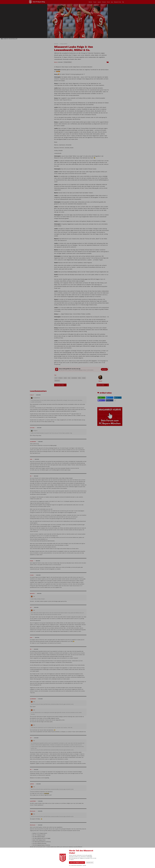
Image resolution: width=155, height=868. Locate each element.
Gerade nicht (90, 862)
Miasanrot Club (117, 2)
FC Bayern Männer (63, 43)
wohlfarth (32, 783)
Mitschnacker (32, 811)
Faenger (31, 560)
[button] (101, 398)
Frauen (94, 2)
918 (30, 649)
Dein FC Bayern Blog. (39, 2)
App (112, 2)
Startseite (56, 43)
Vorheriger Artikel (60, 384)
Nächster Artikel (100, 384)
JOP (31, 607)
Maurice (55, 62)
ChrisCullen (32, 427)
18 (107, 62)
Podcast (104, 2)
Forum (108, 2)
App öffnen (104, 369)
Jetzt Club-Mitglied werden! (77, 862)
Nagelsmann (57, 380)
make (31, 459)
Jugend (99, 2)
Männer (90, 2)
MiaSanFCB (32, 593)
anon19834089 (33, 441)
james (31, 637)
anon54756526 (33, 801)
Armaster (32, 575)
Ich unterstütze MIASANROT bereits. (77, 865)
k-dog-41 (32, 394)
